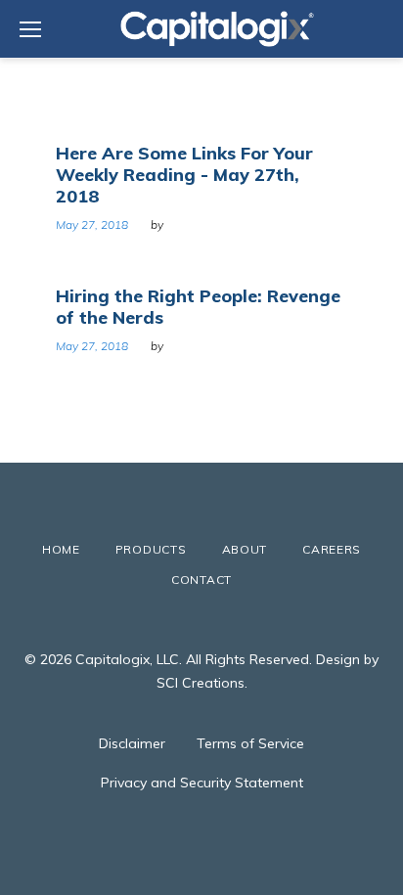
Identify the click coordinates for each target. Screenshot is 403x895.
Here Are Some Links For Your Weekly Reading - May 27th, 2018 (184, 174)
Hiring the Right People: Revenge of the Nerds (198, 307)
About (245, 549)
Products (151, 549)
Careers (331, 549)
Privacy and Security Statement (202, 782)
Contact (201, 579)
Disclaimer (132, 743)
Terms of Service (250, 743)
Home (61, 549)
